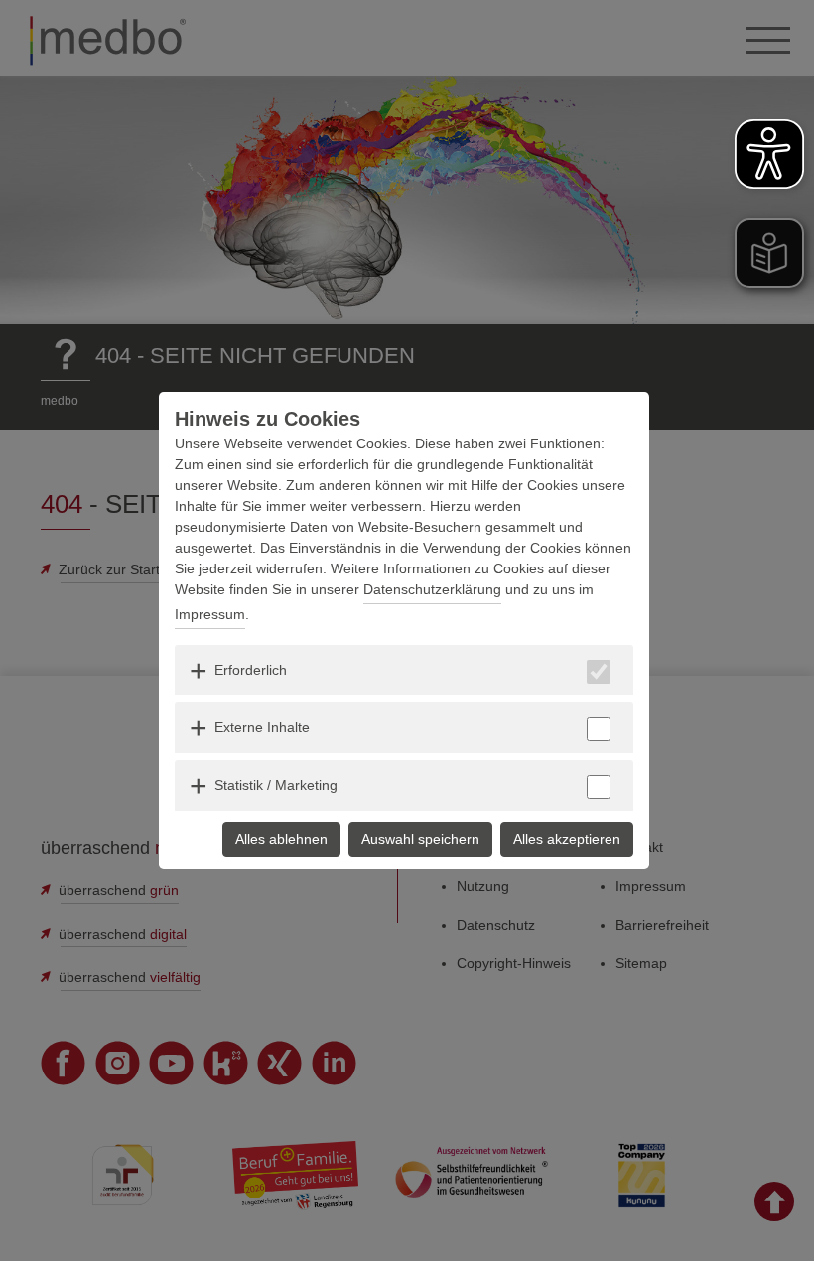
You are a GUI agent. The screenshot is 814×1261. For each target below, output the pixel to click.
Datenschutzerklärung (432, 589)
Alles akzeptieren (566, 839)
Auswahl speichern (420, 839)
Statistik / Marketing (276, 785)
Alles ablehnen (281, 839)
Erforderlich (250, 670)
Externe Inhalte (262, 727)
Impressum (210, 614)
